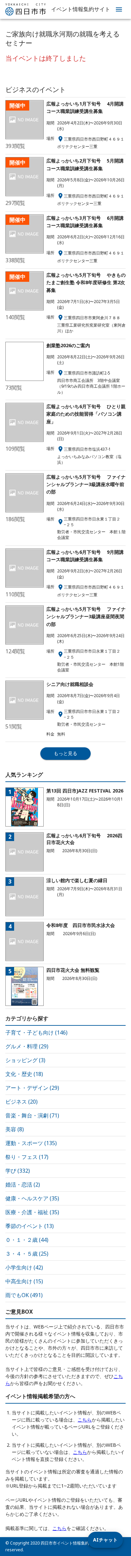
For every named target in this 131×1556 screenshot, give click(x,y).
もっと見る (65, 753)
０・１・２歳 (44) (26, 1240)
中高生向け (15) (24, 1281)
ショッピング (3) (25, 1060)
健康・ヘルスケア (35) (32, 1198)
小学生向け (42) (24, 1267)
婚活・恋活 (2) (22, 1184)
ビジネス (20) (21, 1101)
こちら (85, 1419)
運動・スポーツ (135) (31, 1143)
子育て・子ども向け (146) (36, 1032)
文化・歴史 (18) (24, 1074)
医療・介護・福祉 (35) (32, 1212)
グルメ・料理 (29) (26, 1046)
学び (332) (17, 1170)
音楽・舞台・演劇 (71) (32, 1115)
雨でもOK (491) (24, 1295)
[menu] (119, 9)
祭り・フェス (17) (26, 1157)
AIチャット (105, 1539)
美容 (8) (14, 1129)
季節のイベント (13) (29, 1226)
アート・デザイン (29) (32, 1087)
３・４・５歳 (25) (26, 1253)
